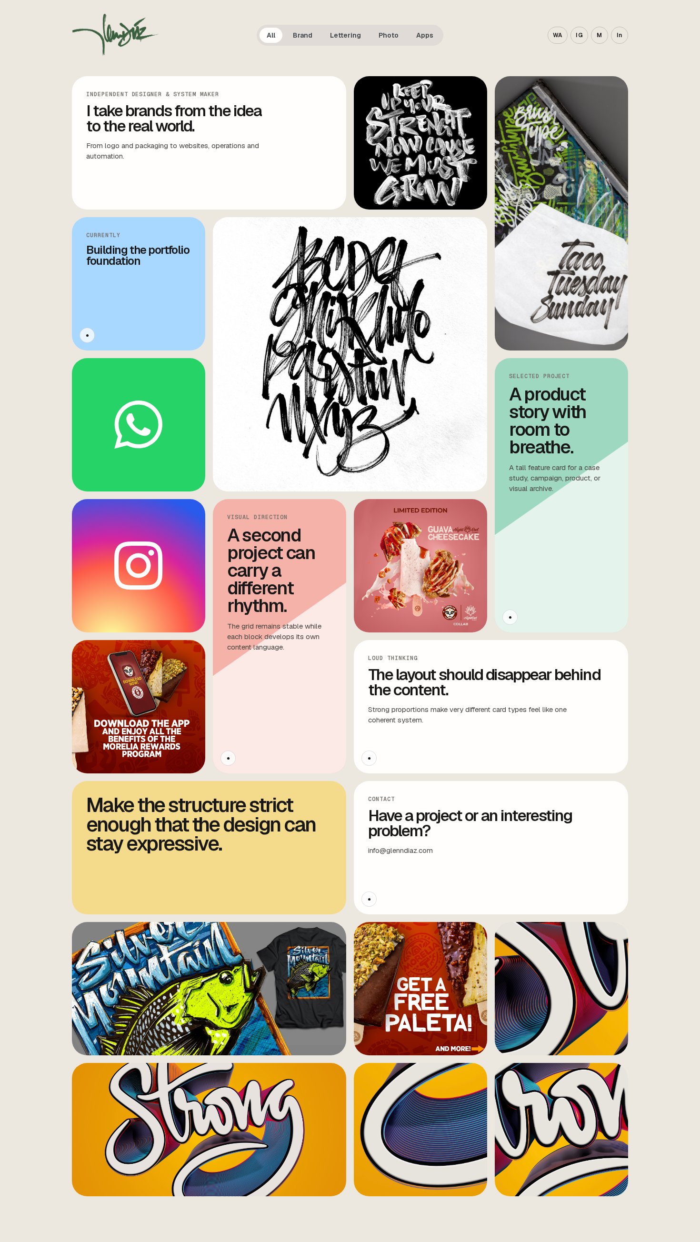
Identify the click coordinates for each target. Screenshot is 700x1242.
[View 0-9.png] (420, 988)
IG (579, 35)
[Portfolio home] (115, 35)
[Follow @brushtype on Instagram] (138, 565)
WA (558, 35)
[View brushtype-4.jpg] (561, 1129)
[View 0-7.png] (138, 706)
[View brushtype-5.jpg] (561, 213)
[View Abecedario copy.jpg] (350, 354)
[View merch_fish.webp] (209, 988)
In (619, 35)
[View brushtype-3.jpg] (420, 1129)
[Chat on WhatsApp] (138, 424)
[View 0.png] (420, 565)
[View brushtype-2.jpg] (561, 988)
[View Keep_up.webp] (420, 143)
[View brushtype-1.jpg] (209, 1129)
